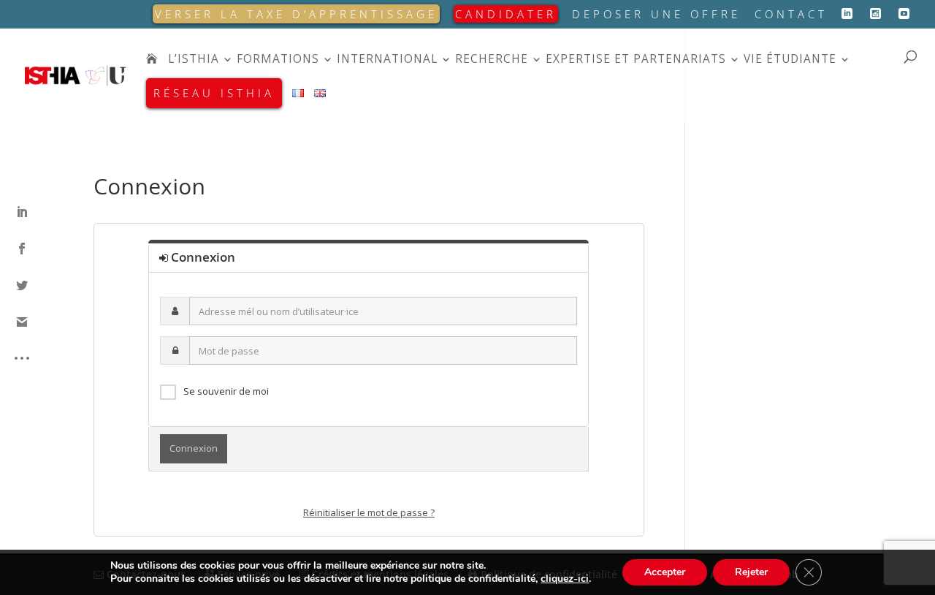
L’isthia (193, 60)
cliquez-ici (565, 578)
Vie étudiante (790, 60)
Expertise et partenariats (636, 60)
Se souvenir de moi (226, 391)
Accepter (664, 572)
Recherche (491, 60)
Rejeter (751, 572)
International (387, 60)
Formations (278, 60)
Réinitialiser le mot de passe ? (369, 512)
